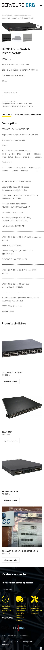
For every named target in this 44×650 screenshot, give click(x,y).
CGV (19, 642)
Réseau (19, 15)
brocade (13, 106)
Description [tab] (6, 114)
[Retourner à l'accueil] (18, 4)
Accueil (4, 15)
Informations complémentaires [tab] (28, 114)
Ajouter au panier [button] (10, 381)
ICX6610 (20, 106)
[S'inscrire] (39, 589)
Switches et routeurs (24, 104)
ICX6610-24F (29, 106)
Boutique (11, 15)
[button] (41, 4)
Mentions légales (9, 642)
